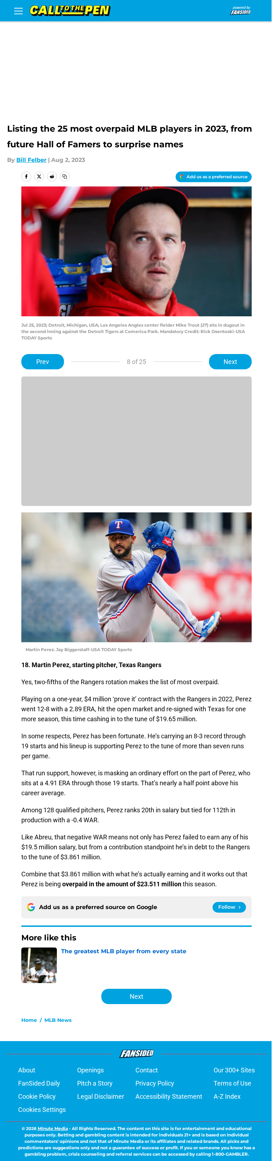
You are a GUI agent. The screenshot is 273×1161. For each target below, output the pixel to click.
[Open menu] (18, 10)
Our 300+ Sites (234, 1070)
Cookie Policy (37, 1096)
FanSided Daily (39, 1083)
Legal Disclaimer (100, 1096)
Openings (90, 1070)
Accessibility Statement (168, 1096)
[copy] (65, 176)
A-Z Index (227, 1096)
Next (230, 361)
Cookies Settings (42, 1109)
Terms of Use (232, 1083)
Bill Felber (31, 160)
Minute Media (53, 1128)
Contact (146, 1070)
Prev (42, 361)
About (26, 1070)
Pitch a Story (95, 1083)
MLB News (57, 1020)
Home (29, 1020)
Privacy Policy (154, 1083)
